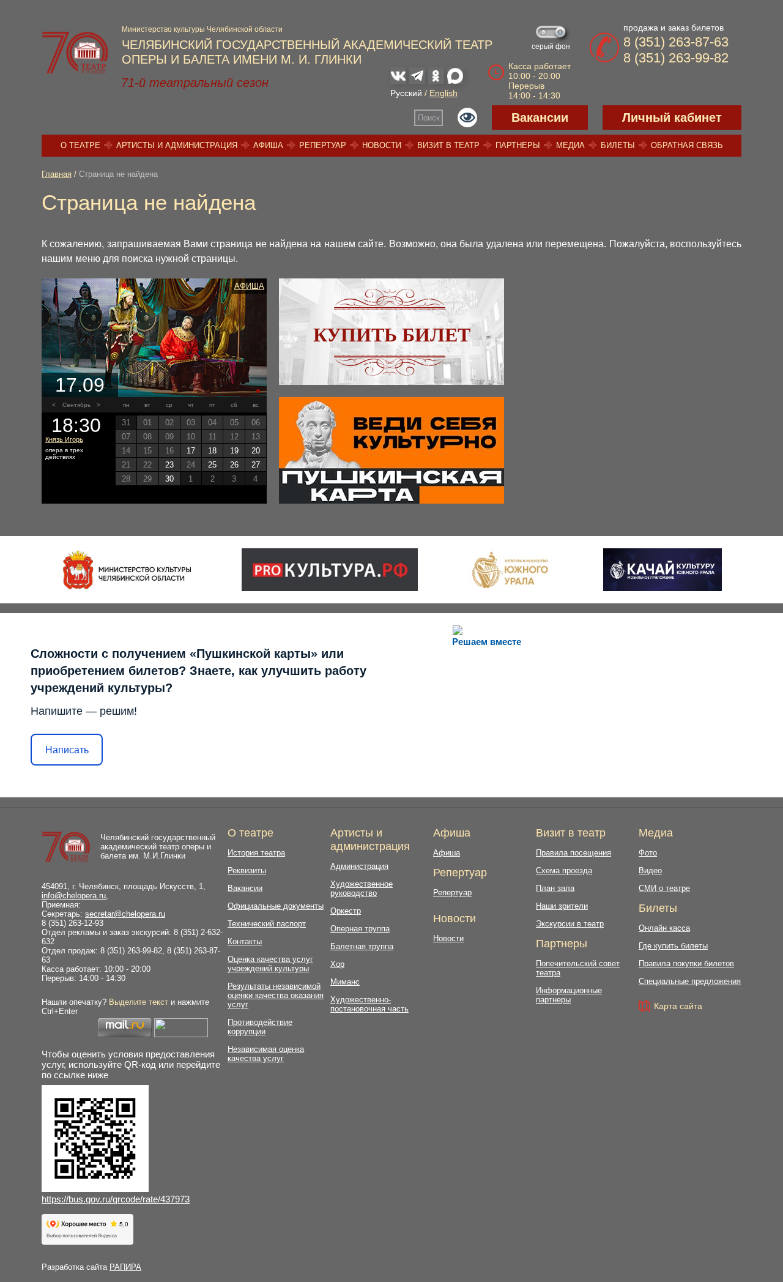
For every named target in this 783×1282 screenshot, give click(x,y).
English (443, 93)
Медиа (570, 145)
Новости (381, 145)
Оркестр (345, 910)
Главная (57, 174)
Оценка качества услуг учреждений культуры (270, 964)
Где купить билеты (673, 945)
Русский (406, 93)
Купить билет (391, 335)
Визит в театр (448, 145)
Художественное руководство (361, 888)
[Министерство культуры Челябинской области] (127, 569)
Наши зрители (562, 906)
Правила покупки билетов (686, 963)
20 (255, 450)
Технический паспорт (267, 923)
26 (234, 464)
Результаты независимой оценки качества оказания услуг (276, 995)
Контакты (245, 941)
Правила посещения (573, 852)
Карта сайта (678, 1006)
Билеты (618, 145)
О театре (80, 145)
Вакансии (539, 117)
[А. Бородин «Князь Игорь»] (154, 337)
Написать (67, 750)
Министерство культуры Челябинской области (202, 29)
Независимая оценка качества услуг (266, 1054)
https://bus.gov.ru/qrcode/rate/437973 (116, 1199)
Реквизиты (247, 870)
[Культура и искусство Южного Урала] (511, 569)
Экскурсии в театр (570, 923)
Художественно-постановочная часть (369, 1004)
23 (169, 464)
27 (255, 464)
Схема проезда (564, 870)
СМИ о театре (664, 888)
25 (212, 464)
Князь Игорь (64, 439)
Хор (337, 964)
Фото (648, 852)
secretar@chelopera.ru (125, 914)
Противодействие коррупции (260, 1027)
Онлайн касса (664, 928)
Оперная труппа (360, 928)
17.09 (80, 385)
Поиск (429, 117)
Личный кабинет (672, 117)
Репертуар (322, 145)
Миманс (345, 981)
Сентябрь (76, 404)
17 (191, 450)
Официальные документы (276, 906)
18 (212, 450)
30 (169, 478)
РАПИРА (125, 1267)
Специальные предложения (690, 981)
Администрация (359, 866)
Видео (650, 870)
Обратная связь (687, 145)
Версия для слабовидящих (467, 117)
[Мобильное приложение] (662, 569)
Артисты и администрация (176, 145)
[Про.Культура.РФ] (330, 569)
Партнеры (517, 145)
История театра (256, 852)
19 (234, 450)
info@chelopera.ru (74, 895)
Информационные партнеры (569, 995)
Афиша (268, 145)
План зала (555, 888)
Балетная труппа (361, 946)
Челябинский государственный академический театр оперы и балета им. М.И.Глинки (157, 846)
